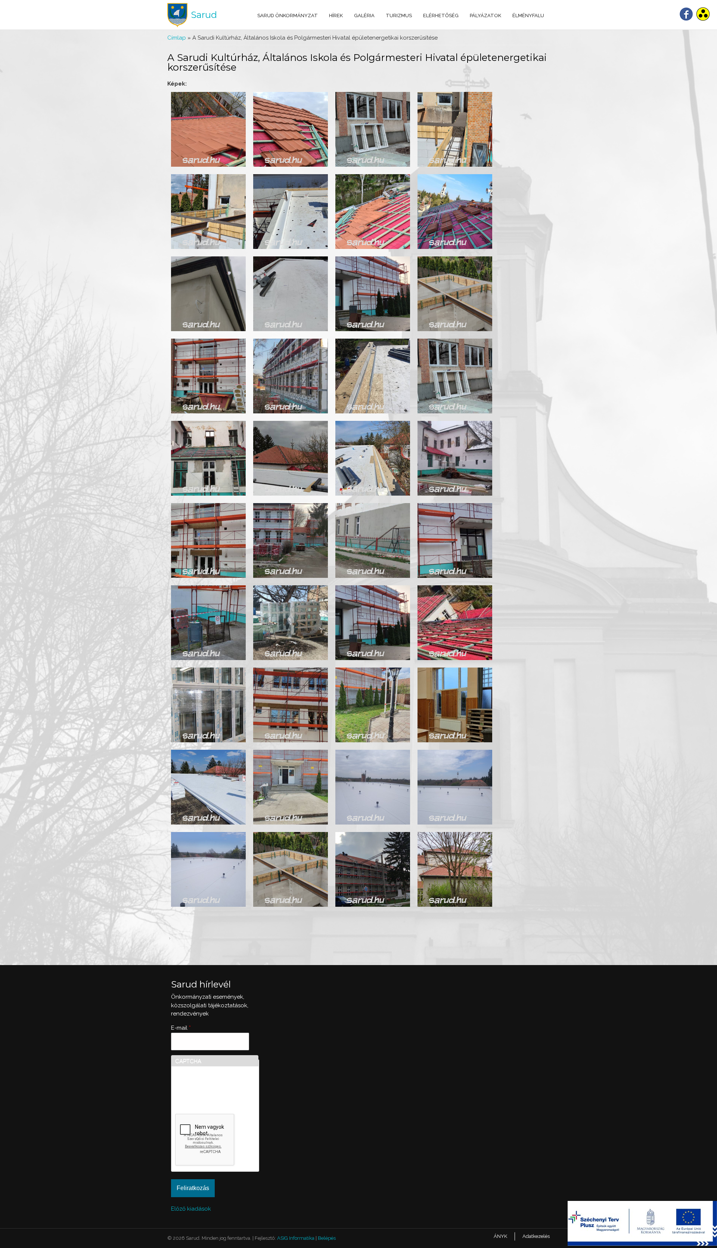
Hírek (336, 15)
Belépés (327, 1238)
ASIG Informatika (295, 1238)
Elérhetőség (441, 15)
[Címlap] (177, 15)
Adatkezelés (536, 1236)
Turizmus (399, 15)
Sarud (204, 14)
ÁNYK (500, 1236)
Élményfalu (528, 15)
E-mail (181, 1027)
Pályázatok (485, 15)
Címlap (176, 37)
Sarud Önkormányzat (287, 15)
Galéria (364, 15)
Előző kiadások (191, 1208)
